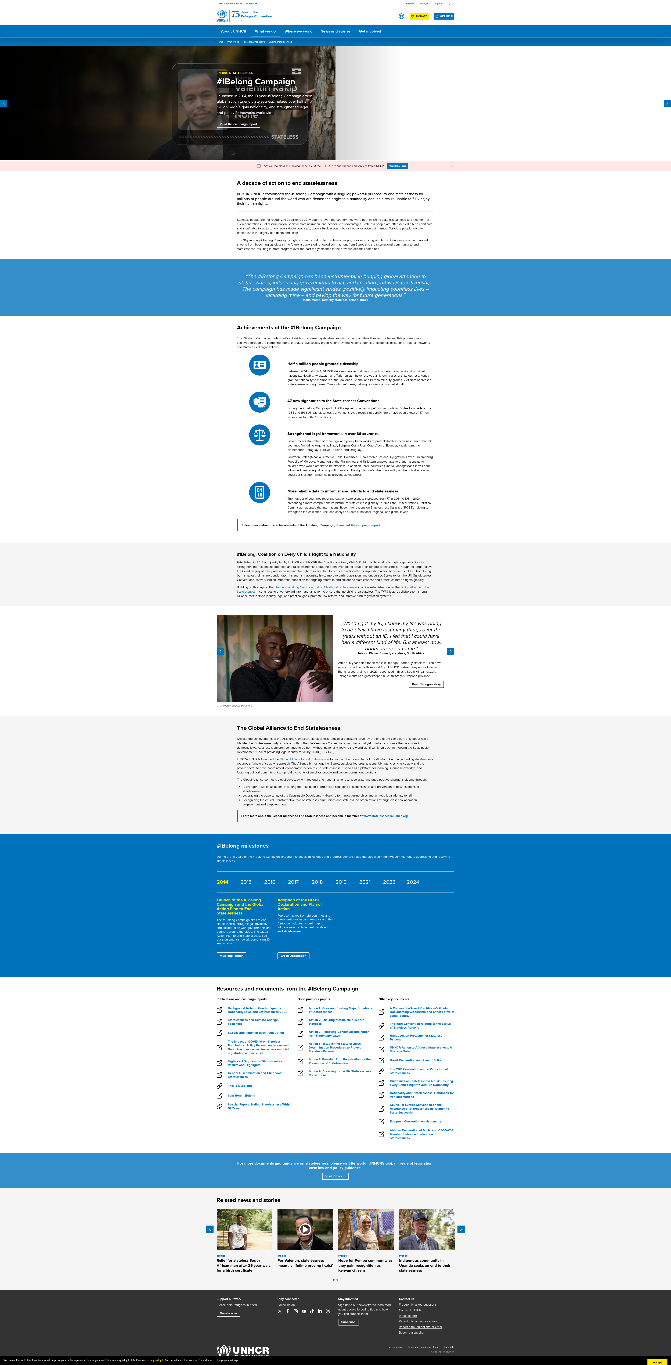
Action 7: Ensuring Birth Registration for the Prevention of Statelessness (340, 1061)
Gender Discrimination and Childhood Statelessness (255, 1075)
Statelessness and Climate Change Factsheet (253, 1022)
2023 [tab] (389, 881)
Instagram (296, 1311)
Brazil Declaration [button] (293, 955)
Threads (328, 1311)
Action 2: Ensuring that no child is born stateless (336, 1022)
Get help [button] (446, 16)
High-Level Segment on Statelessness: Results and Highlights (255, 1063)
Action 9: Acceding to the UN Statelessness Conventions (340, 1073)
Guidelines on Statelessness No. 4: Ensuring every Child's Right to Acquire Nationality (421, 1083)
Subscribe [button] (348, 1322)
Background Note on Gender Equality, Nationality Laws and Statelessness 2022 (257, 1010)
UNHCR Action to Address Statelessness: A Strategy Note (421, 1049)
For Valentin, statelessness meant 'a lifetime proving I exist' (305, 1263)
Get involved (370, 31)
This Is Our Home (240, 1085)
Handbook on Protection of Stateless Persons (416, 1038)
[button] (335, 1176)
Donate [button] (421, 16)
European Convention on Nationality (415, 1121)
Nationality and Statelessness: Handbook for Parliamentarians (422, 1095)
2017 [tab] (293, 881)
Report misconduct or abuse (418, 1321)
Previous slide (210, 1229)
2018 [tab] (317, 881)
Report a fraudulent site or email (420, 1327)
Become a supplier (411, 1332)
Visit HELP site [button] (397, 166)
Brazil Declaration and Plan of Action (416, 1060)
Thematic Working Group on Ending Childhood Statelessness (315, 587)
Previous (3, 103)
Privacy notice (395, 1347)
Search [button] (390, 16)
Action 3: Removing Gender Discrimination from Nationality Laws (339, 1034)
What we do (265, 31)
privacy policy (154, 1360)
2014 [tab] (222, 882)
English (410, 3)
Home (220, 42)
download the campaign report (358, 525)
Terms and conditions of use (423, 1347)
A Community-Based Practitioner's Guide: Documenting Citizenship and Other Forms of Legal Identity (422, 1012)
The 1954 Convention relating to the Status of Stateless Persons (420, 1026)
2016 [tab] (269, 881)
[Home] (241, 16)
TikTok (312, 1311)
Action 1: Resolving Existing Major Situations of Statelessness (340, 1010)
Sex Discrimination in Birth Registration (256, 1033)
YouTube (304, 1311)
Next (667, 103)
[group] (244, 929)
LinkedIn (320, 1311)
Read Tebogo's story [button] (426, 684)
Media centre (408, 1316)
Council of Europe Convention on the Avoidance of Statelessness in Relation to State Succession (419, 1109)
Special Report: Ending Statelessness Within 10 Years (259, 1106)
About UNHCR (233, 31)
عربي (451, 3)
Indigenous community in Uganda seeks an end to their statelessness (424, 1265)
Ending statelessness (280, 42)
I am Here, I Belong (241, 1096)
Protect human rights (254, 42)
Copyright (449, 1347)
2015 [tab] (246, 881)
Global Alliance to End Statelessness (304, 759)
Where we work (298, 31)
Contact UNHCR (410, 1310)
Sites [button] (401, 16)
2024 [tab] (413, 881)
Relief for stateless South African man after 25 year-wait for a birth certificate (243, 1265)
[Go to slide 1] (334, 1281)
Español (439, 3)
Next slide (461, 1229)
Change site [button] (251, 3)
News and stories (335, 31)
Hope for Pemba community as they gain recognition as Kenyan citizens (365, 1265)
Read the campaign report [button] (240, 124)
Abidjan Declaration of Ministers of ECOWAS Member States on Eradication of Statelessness (422, 1134)
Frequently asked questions (417, 1304)
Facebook (288, 1311)
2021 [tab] (364, 881)
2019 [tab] (341, 881)
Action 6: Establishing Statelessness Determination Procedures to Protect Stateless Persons (335, 1047)
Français (424, 3)
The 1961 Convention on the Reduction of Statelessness (419, 1071)
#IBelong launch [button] (231, 955)
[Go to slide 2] (338, 1281)
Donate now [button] (228, 1313)
